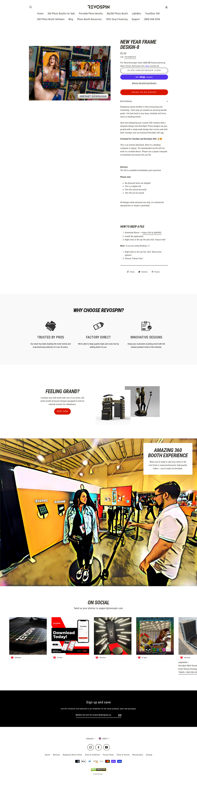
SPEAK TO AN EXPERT (144, 92)
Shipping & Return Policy (72, 755)
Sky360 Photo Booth (117, 13)
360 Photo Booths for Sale (61, 13)
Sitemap (149, 755)
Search (47, 755)
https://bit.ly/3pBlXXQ (151, 232)
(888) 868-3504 (152, 19)
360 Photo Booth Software (50, 19)
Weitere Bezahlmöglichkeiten (144, 83)
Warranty (56, 755)
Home (40, 13)
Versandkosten (130, 57)
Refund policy (137, 755)
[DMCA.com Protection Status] (98, 769)
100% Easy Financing (117, 19)
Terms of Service (123, 755)
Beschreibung (126, 101)
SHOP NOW (62, 411)
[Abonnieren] (119, 715)
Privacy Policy (108, 755)
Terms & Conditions (92, 755)
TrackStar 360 (152, 13)
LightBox (136, 13)
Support (136, 19)
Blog (71, 19)
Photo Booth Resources (89, 19)
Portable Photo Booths (91, 13)
